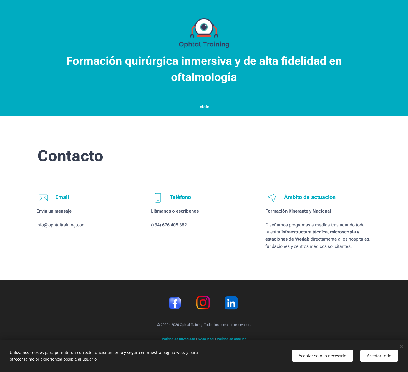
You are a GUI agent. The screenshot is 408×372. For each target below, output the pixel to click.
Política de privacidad (178, 339)
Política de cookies (231, 339)
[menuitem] (204, 107)
